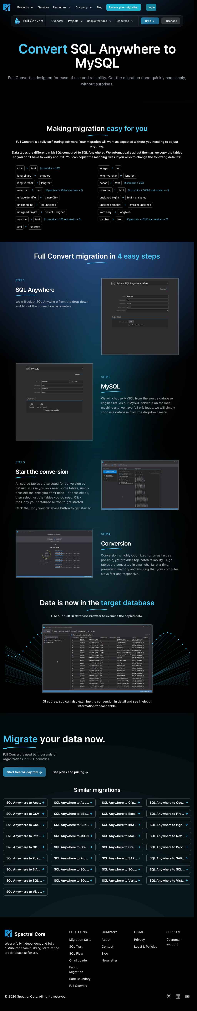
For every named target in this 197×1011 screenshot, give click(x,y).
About (106, 940)
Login (151, 7)
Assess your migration (124, 7)
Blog (100, 7)
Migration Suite (80, 940)
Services (43, 7)
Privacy (139, 940)
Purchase (170, 20)
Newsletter (109, 960)
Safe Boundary (80, 979)
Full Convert (33, 21)
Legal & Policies (145, 946)
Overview (57, 20)
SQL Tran (76, 946)
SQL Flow (76, 953)
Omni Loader (78, 960)
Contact (107, 946)
